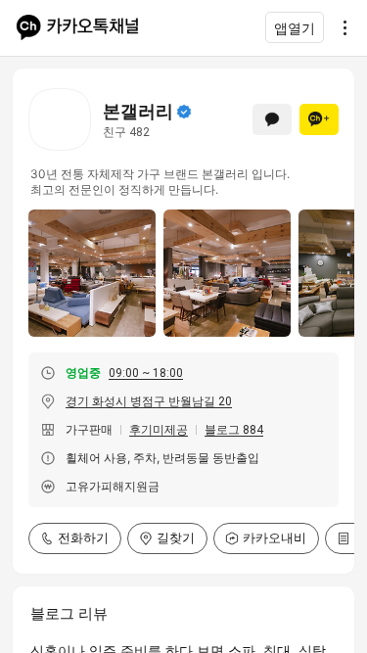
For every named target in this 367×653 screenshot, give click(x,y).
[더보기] (339, 27)
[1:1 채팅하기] (272, 119)
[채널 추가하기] (319, 119)
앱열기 (294, 28)
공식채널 (184, 111)
